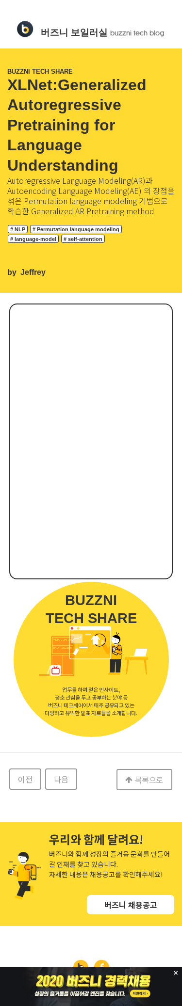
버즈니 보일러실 (102, 32)
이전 (25, 779)
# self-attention (83, 239)
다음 (61, 779)
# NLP (17, 229)
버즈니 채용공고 (130, 904)
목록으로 (149, 779)
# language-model (33, 239)
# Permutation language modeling (76, 229)
